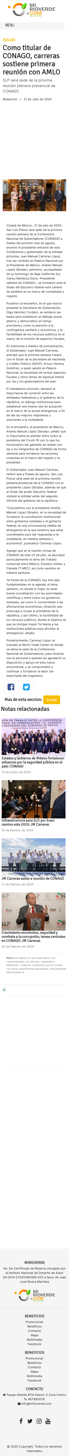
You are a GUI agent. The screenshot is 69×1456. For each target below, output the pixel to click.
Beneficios (34, 1326)
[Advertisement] (34, 138)
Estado (9, 39)
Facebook (34, 1344)
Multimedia (34, 1339)
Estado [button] (51, 700)
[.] (4, 990)
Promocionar (34, 1322)
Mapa (34, 1335)
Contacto (34, 1331)
